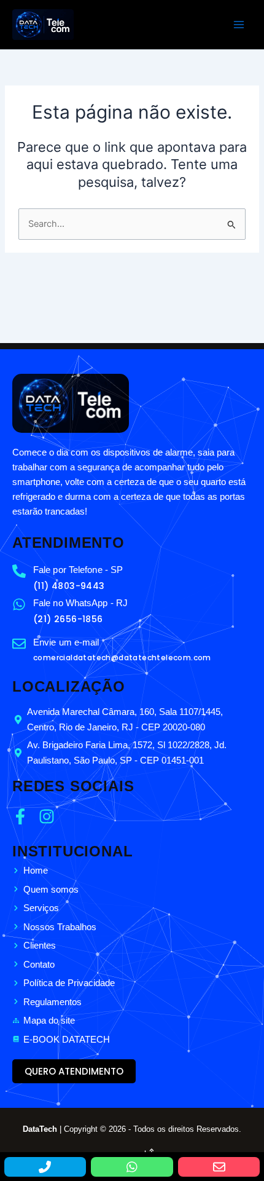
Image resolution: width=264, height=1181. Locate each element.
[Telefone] (45, 1167)
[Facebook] (24, 816)
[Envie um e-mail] (19, 643)
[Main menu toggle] (239, 25)
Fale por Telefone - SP (78, 569)
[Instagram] (50, 816)
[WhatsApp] (132, 1167)
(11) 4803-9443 (69, 586)
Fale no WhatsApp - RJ (80, 603)
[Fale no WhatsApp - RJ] (19, 604)
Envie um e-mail (66, 642)
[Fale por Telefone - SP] (19, 571)
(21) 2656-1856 (68, 619)
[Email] (219, 1167)
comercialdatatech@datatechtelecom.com (122, 657)
